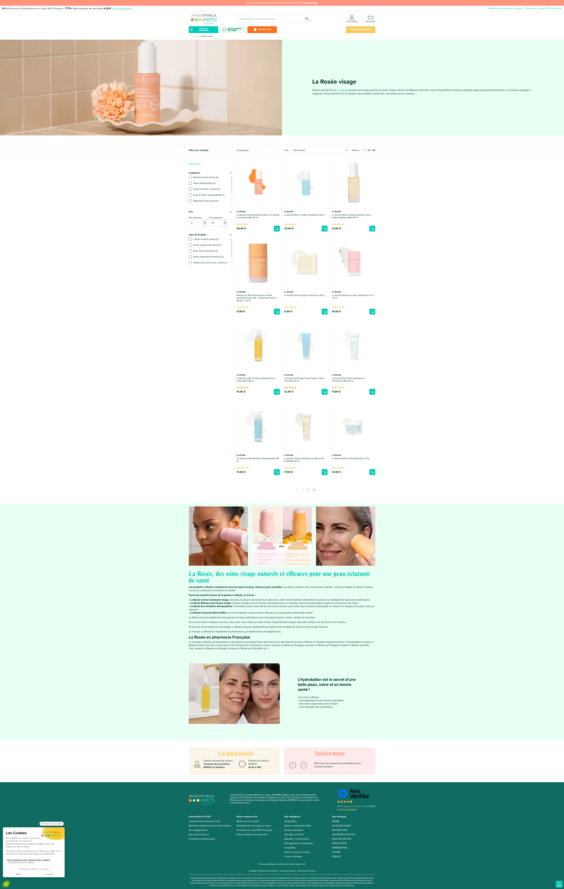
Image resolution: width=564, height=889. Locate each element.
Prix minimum (197, 220)
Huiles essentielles (293, 830)
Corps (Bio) (289, 847)
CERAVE (336, 856)
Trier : (286, 150)
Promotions (264, 29)
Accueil (194, 36)
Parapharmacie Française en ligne (505, 8)
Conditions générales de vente (204, 821)
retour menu (559, 885)
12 (364, 150)
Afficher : (356, 150)
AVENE (335, 821)
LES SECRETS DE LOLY (343, 834)
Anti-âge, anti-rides (294, 834)
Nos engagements (198, 830)
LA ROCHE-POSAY (341, 825)
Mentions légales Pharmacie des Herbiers (210, 825)
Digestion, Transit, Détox (296, 838)
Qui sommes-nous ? (199, 834)
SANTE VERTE (339, 843)
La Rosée (343, 90)
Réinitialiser (195, 163)
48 (373, 150)
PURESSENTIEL (340, 847)
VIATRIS (336, 852)
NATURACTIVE (339, 830)
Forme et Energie (293, 856)
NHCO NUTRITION (341, 838)
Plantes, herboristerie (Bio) (297, 825)
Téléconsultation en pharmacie (252, 834)
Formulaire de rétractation (202, 838)
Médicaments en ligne (234, 30)
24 (369, 150)
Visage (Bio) (290, 821)
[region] (210, 190)
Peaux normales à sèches (297, 852)
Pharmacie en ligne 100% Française (544, 8)
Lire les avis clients (122, 8)
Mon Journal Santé (361, 29)
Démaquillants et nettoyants (298, 843)
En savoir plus (310, 2)
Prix (191, 211)
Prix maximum (217, 220)
